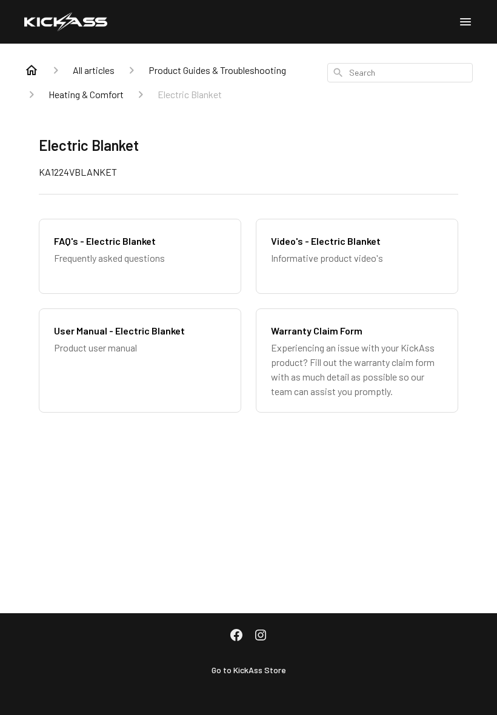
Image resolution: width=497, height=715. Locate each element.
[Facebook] (236, 636)
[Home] (31, 70)
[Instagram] (260, 636)
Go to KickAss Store (249, 670)
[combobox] (400, 72)
